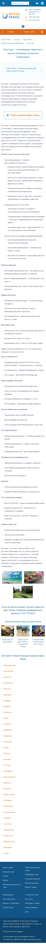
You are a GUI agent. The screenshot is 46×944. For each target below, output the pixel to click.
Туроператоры (9, 899)
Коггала (7, 753)
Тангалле (8, 824)
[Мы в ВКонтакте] (37, 3)
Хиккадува (8, 847)
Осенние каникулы (32, 879)
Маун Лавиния (9, 777)
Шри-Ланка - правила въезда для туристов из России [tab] (21, 70)
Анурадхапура (10, 665)
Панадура (8, 800)
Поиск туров (29, 32)
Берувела (8, 695)
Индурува (8, 736)
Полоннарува (9, 812)
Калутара (8, 742)
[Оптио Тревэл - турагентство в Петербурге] (10, 15)
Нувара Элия (9, 795)
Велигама (8, 712)
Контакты (29, 899)
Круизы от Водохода (11, 903)
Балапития (8, 683)
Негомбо (7, 789)
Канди (6, 748)
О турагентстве (31, 895)
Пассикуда (8, 806)
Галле (6, 718)
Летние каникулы (32, 883)
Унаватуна (8, 836)
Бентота (7, 689)
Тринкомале (9, 830)
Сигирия (7, 818)
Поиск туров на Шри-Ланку (25, 115)
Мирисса (7, 783)
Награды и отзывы (32, 903)
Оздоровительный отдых (32, 869)
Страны (10, 32)
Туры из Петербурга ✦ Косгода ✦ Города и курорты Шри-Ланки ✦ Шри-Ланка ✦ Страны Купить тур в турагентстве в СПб (22, 924)
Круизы (5, 880)
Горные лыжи (8, 907)
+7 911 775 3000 (34, 20)
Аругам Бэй (8, 671)
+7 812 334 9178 (34, 17)
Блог (27, 912)
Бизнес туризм (31, 887)
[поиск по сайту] (27, 3)
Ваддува (7, 701)
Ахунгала (7, 677)
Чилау (6, 853)
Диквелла (8, 730)
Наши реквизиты (31, 907)
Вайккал (7, 706)
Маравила (8, 771)
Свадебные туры (32, 874)
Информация (8, 895)
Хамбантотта (9, 842)
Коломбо (7, 759)
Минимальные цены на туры (12, 886)
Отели (5, 876)
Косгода (7, 765)
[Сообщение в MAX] (42, 3)
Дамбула (7, 724)
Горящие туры (8, 872)
